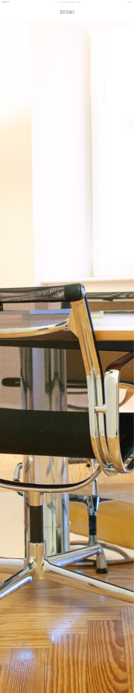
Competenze (66, 2)
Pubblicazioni (73, 2)
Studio (57, 2)
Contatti (78, 2)
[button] (130, 2)
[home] (5, 2)
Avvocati (61, 2)
